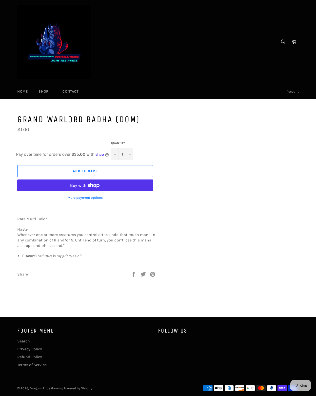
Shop (44, 91)
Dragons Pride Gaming (46, 388)
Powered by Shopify (78, 388)
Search (23, 341)
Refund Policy (29, 357)
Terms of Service (32, 364)
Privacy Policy (29, 349)
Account (293, 91)
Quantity (118, 143)
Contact (70, 91)
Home (22, 91)
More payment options (85, 198)
